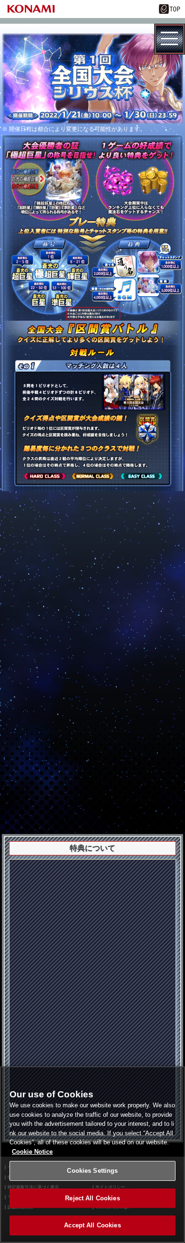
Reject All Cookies (92, 1198)
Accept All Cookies (92, 1225)
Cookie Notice (32, 1151)
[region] (92, 1154)
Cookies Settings (92, 1170)
